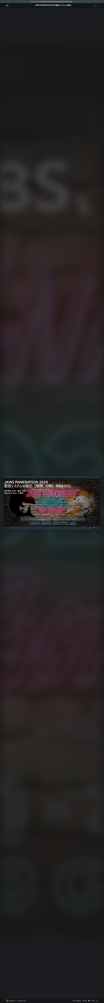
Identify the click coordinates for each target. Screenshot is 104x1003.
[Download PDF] (97, 1000)
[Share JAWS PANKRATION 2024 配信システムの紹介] (89, 1001)
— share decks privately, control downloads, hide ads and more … (52, 1)
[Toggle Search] (95, 5)
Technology (78, 1000)
